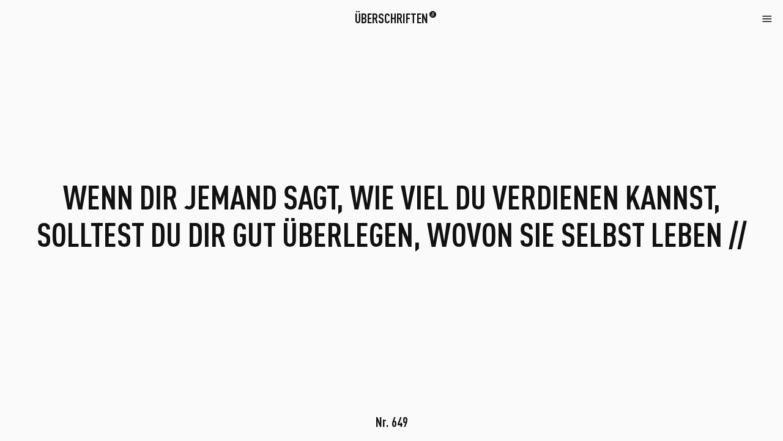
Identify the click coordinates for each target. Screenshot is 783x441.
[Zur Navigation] (767, 17)
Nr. (392, 421)
